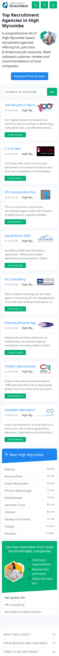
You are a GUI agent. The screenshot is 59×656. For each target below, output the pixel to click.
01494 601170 (15, 308)
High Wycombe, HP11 (35, 154)
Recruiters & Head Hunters (23, 612)
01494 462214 (15, 396)
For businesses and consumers (25, 643)
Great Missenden (29, 483)
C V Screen (13, 148)
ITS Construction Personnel (25, 192)
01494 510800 (15, 352)
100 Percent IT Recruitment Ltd (28, 105)
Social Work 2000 (17, 235)
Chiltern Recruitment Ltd (23, 366)
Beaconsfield (29, 476)
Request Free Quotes (29, 76)
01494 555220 (15, 265)
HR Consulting (14, 605)
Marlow (29, 469)
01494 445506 (15, 439)
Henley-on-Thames (29, 519)
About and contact (17, 634)
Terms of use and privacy (21, 652)
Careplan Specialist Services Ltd (28, 410)
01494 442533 (15, 134)
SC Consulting (15, 279)
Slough (29, 526)
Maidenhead (29, 498)
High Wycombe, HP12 (35, 110)
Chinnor (29, 512)
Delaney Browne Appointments (28, 323)
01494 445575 (15, 221)
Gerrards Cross (29, 505)
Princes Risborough (29, 491)
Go (52, 92)
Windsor (29, 533)
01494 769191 (15, 178)
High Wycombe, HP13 (35, 241)
